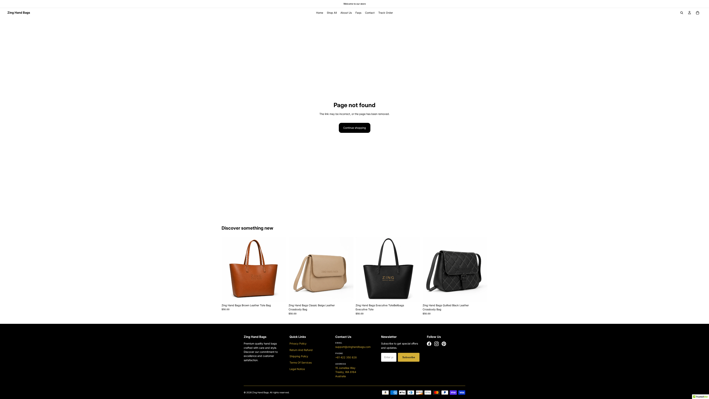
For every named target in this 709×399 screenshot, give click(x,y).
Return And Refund (301, 350)
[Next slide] (280, 269)
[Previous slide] (227, 269)
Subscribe (408, 357)
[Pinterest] (444, 344)
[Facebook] (429, 344)
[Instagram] (436, 344)
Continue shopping (354, 127)
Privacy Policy (298, 343)
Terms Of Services (301, 362)
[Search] (682, 13)
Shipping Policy (299, 356)
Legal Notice (297, 369)
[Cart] (697, 13)
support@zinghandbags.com (353, 346)
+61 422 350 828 (346, 357)
